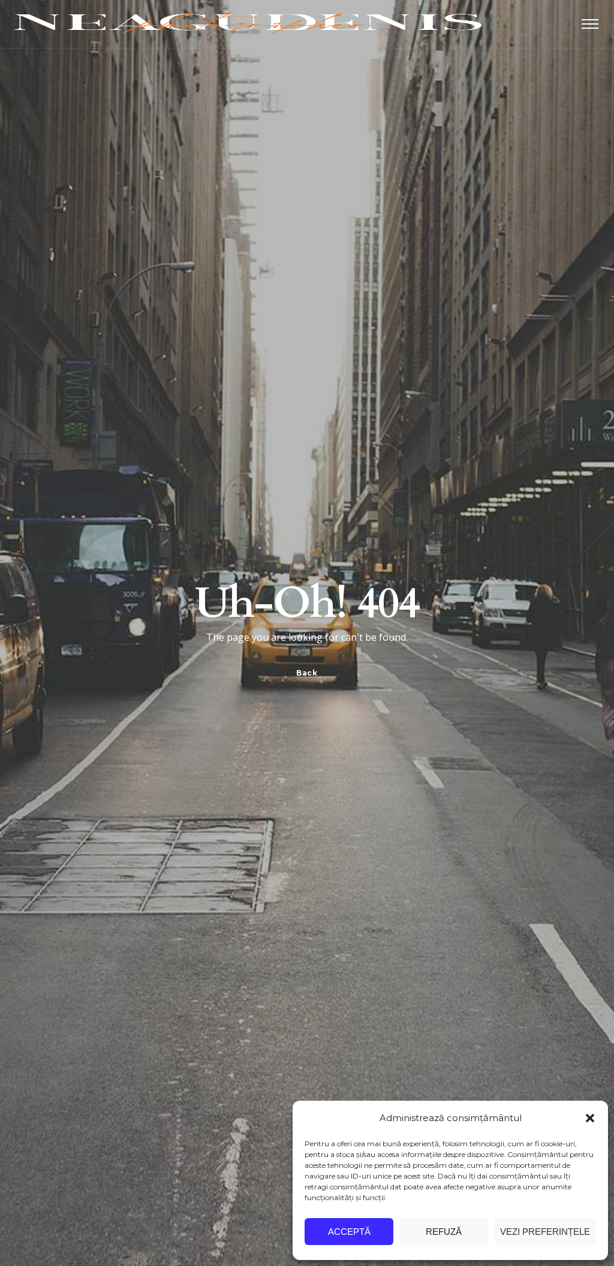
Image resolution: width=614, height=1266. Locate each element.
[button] (590, 1118)
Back (306, 672)
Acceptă (349, 1231)
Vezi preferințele (545, 1231)
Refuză (444, 1231)
